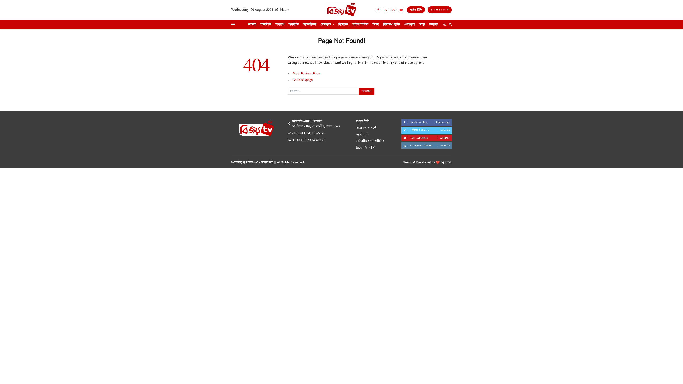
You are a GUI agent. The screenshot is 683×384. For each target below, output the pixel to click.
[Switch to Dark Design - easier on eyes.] (445, 24)
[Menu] (233, 24)
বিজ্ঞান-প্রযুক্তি (391, 24)
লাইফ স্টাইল (360, 24)
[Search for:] (323, 91)
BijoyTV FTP (440, 9)
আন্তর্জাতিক (309, 24)
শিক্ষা (376, 24)
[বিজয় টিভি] (341, 10)
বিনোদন (343, 24)
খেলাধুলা (409, 24)
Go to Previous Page (306, 73)
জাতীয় (252, 24)
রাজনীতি (266, 24)
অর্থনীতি (294, 24)
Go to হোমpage (303, 80)
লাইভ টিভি (416, 10)
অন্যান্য (433, 24)
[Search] (450, 24)
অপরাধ (280, 24)
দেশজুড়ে (326, 24)
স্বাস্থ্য (422, 24)
